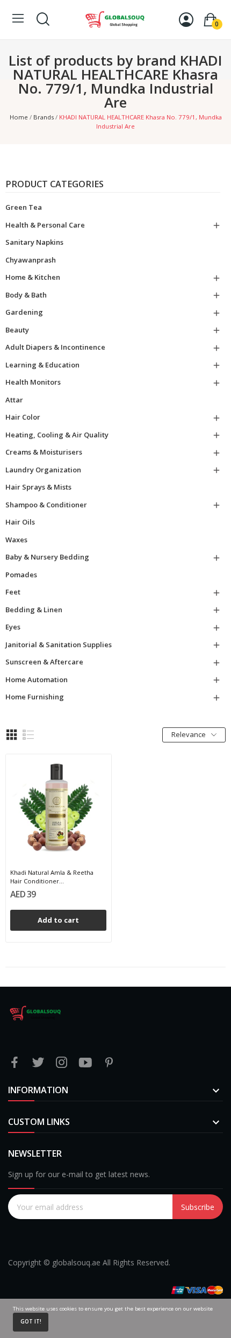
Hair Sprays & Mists (38, 487)
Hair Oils (20, 522)
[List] (28, 734)
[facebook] (14, 1063)
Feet (12, 592)
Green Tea (23, 207)
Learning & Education (42, 365)
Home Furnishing (34, 697)
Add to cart (58, 920)
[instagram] (61, 1063)
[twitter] (38, 1063)
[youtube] (85, 1063)
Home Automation (36, 679)
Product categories (54, 185)
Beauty (17, 330)
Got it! (30, 1321)
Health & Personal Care (45, 225)
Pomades (21, 574)
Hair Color (22, 417)
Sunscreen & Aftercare (44, 662)
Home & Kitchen (32, 277)
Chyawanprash (30, 260)
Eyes (12, 627)
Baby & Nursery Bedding (47, 557)
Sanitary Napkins (34, 242)
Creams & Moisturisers (43, 452)
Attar (14, 400)
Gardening (24, 312)
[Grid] (11, 734)
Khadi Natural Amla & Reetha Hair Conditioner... (51, 876)
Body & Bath (26, 295)
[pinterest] (109, 1063)
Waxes (16, 539)
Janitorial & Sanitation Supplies (58, 644)
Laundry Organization (43, 470)
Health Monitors (33, 382)
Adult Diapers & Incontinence (55, 347)
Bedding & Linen (33, 609)
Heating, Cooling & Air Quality (57, 435)
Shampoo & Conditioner (46, 504)
